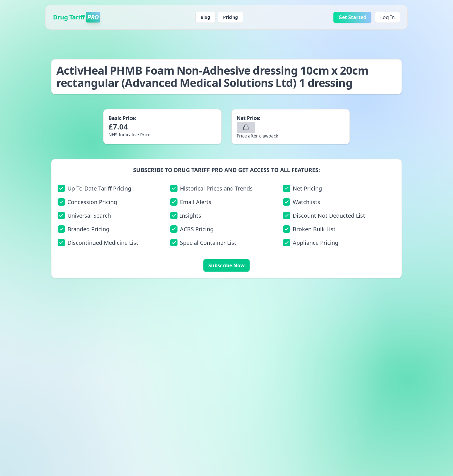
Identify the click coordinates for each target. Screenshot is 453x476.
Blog (205, 17)
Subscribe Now (226, 265)
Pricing (230, 17)
